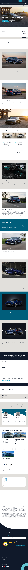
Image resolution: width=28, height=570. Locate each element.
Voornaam (3, 363)
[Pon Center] (6, 532)
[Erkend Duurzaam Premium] (2, 566)
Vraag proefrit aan (6, 380)
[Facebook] (2, 557)
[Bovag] (4, 566)
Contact (21, 37)
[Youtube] (4, 557)
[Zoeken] (25, 3)
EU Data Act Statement (5, 563)
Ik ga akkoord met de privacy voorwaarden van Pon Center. (14, 378)
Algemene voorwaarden (5, 560)
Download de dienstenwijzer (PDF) (15, 517)
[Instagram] (3, 557)
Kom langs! (24, 37)
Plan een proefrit (13, 37)
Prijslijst (17, 37)
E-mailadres (4, 374)
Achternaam (4, 367)
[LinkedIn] (6, 557)
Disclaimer (3, 559)
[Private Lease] (6, 566)
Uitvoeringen (5, 37)
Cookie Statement (4, 564)
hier (24, 510)
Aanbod (9, 37)
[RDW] (8, 566)
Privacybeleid (23, 378)
